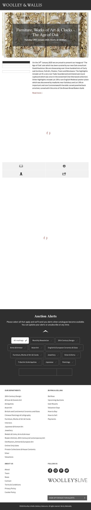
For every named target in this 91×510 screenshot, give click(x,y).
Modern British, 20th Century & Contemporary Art (25, 438)
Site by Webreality (66, 506)
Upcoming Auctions (56, 400)
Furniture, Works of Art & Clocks (26, 355)
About (7, 469)
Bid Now (51, 396)
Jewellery (51, 355)
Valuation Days (54, 407)
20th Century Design (66, 340)
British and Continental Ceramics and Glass (22, 411)
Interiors (8, 423)
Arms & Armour (16, 347)
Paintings (66, 362)
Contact (8, 481)
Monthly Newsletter (40, 340)
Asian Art (35, 347)
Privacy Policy (10, 488)
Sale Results (53, 404)
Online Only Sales (12, 445)
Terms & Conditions (13, 484)
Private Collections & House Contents (20, 449)
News (7, 477)
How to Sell (52, 415)
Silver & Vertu (69, 355)
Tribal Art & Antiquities (27, 362)
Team (7, 473)
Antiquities (9, 404)
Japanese (49, 362)
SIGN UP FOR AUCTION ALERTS (61, 498)
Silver (7, 453)
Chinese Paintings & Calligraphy (18, 415)
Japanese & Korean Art (14, 426)
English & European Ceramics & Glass (63, 347)
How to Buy (52, 411)
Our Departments (13, 390)
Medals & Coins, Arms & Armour (17, 434)
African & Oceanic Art (13, 400)
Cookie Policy (10, 492)
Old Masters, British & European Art (19, 442)
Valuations (9, 457)
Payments (52, 419)
